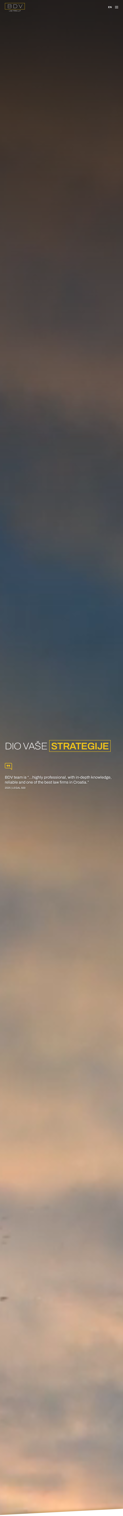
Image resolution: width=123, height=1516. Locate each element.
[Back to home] (15, 7)
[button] (116, 7)
